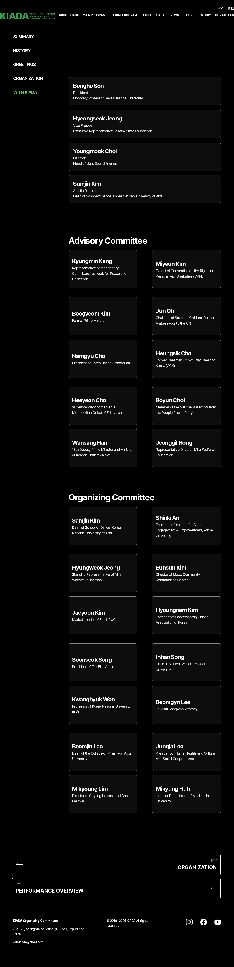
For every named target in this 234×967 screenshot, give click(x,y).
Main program (94, 15)
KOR (220, 8)
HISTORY (204, 15)
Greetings (24, 64)
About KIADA (69, 15)
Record (188, 15)
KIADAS (161, 15)
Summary (23, 36)
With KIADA (25, 92)
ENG (231, 8)
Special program (123, 15)
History (22, 50)
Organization (28, 78)
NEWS (174, 15)
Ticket (146, 15)
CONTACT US (224, 15)
